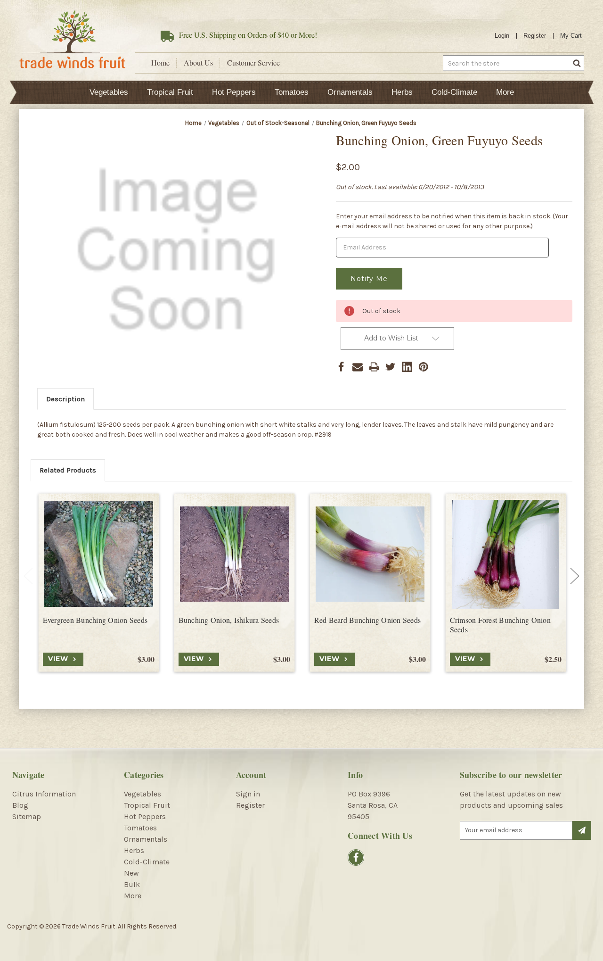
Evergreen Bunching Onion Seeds (95, 620)
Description (65, 399)
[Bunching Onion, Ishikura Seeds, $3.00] (234, 554)
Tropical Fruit (170, 92)
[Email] (357, 367)
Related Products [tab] (68, 470)
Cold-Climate (454, 92)
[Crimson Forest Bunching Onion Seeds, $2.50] (505, 554)
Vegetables (109, 92)
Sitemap (26, 816)
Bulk (132, 884)
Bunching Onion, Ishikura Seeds (229, 620)
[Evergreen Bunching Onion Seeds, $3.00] (98, 554)
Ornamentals (350, 92)
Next (575, 576)
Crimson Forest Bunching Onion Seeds (500, 625)
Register (534, 35)
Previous (28, 576)
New (131, 873)
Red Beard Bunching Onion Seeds (367, 620)
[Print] (374, 367)
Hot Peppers (234, 92)
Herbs (402, 92)
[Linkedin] (407, 367)
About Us (198, 62)
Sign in (248, 793)
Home (160, 62)
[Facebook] (341, 367)
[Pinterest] (423, 367)
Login (502, 35)
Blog (20, 805)
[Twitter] (390, 367)
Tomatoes (292, 92)
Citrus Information (44, 793)
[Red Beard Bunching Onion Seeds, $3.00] (370, 554)
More (505, 92)
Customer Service (253, 62)
